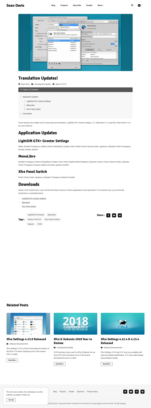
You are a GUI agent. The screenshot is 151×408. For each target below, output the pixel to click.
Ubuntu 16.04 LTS (34, 219)
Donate (89, 5)
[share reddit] (120, 215)
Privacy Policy (92, 391)
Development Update (42, 84)
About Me (77, 5)
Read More (12, 360)
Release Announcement (19, 344)
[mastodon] (125, 392)
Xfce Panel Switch (34, 109)
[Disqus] (75, 263)
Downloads (27, 113)
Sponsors (80, 391)
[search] (133, 5)
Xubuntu (31, 224)
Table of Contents (30, 89)
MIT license (121, 403)
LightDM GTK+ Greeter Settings (39, 101)
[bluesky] (131, 392)
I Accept (11, 400)
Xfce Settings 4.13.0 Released (26, 339)
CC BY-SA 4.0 (52, 403)
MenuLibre (31, 105)
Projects (64, 5)
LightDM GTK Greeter (36, 215)
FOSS (39, 224)
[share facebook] (108, 215)
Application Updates (30, 97)
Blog (53, 5)
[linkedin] (142, 392)
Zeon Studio (96, 403)
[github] (137, 392)
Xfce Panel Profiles (52, 219)
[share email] (114, 215)
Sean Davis (25, 84)
